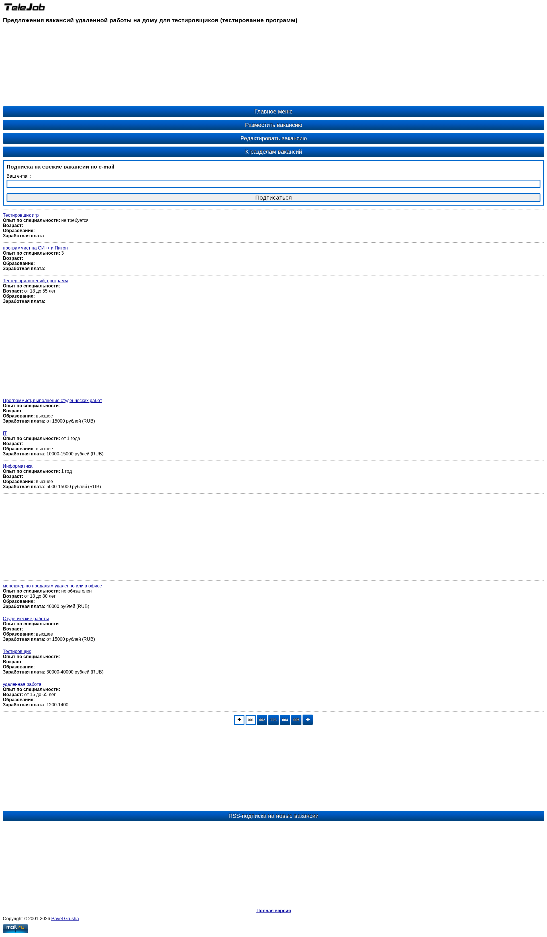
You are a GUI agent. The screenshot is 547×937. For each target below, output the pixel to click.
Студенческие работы (26, 618)
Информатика (17, 466)
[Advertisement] (174, 66)
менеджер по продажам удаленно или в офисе (52, 585)
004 (285, 720)
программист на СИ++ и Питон (35, 248)
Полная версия (273, 910)
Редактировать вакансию (273, 138)
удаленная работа (22, 684)
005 (296, 720)
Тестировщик (17, 651)
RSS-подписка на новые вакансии (273, 816)
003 (274, 720)
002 (262, 720)
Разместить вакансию (273, 125)
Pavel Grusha (65, 918)
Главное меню (273, 111)
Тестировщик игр (21, 215)
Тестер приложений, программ (35, 280)
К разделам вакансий (273, 152)
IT (5, 433)
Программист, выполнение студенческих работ (52, 400)
